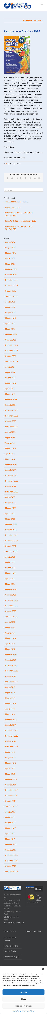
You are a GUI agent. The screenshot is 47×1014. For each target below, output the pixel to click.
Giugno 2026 (10, 247)
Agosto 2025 (10, 302)
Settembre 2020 (11, 616)
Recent (38, 889)
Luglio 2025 (10, 307)
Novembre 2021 (11, 540)
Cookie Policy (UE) (12, 956)
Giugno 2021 (10, 568)
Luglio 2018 (10, 752)
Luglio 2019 (10, 692)
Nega (23, 999)
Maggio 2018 (10, 763)
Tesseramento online (10, 939)
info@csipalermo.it (11, 917)
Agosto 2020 (10, 622)
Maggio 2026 (10, 253)
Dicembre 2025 (11, 280)
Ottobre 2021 (10, 546)
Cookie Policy (16, 1011)
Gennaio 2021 (10, 595)
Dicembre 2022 (11, 475)
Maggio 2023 (10, 448)
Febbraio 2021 (11, 589)
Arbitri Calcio (10, 951)
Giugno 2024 (10, 378)
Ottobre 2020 (10, 611)
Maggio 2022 (10, 508)
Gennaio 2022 (10, 530)
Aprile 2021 (10, 578)
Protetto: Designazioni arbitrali (38, 897)
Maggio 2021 (10, 573)
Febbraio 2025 (11, 334)
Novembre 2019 (11, 671)
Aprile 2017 (10, 833)
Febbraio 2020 (11, 654)
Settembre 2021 (11, 551)
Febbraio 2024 (11, 399)
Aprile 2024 (10, 388)
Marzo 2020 (10, 649)
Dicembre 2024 (11, 345)
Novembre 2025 (11, 285)
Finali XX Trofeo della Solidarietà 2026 (20, 221)
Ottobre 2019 (10, 676)
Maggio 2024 (10, 383)
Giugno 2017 (10, 823)
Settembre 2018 (11, 747)
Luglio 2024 (10, 372)
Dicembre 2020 (11, 600)
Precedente (27, 20)
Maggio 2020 (10, 638)
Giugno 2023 (10, 443)
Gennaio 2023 (10, 470)
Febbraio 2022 (11, 524)
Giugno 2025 (10, 312)
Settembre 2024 (11, 361)
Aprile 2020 (10, 644)
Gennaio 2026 (10, 275)
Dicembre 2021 (11, 535)
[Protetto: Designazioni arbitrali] (31, 897)
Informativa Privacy (28, 1011)
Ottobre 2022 (10, 486)
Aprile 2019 (10, 709)
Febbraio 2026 (11, 269)
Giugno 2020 (10, 633)
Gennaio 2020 (10, 660)
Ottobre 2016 (10, 866)
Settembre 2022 (11, 492)
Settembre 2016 (11, 871)
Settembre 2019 (11, 681)
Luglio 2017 (10, 817)
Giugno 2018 (10, 757)
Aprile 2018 (10, 768)
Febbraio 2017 (11, 844)
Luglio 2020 (10, 627)
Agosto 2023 (10, 432)
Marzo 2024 (10, 394)
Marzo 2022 (10, 519)
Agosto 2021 (10, 557)
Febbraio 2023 (11, 464)
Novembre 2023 (11, 416)
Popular (30, 888)
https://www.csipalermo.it (14, 922)
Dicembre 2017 (11, 790)
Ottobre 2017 (10, 801)
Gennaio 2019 (10, 725)
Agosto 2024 (10, 367)
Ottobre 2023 (10, 421)
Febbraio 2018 (11, 779)
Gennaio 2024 (10, 405)
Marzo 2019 (10, 714)
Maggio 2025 (10, 318)
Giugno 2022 (10, 502)
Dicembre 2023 (11, 410)
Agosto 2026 (10, 242)
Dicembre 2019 (11, 665)
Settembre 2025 (11, 296)
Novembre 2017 (11, 795)
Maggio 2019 (10, 703)
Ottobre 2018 (10, 741)
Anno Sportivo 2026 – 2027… (16, 202)
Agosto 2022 (10, 497)
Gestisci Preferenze (23, 1006)
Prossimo (37, 20)
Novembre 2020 (11, 605)
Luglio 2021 (10, 562)
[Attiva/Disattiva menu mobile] (42, 3)
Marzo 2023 (10, 459)
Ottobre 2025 (10, 291)
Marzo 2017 (10, 839)
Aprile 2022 (10, 513)
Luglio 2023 (10, 437)
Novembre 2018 (11, 736)
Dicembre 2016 (11, 855)
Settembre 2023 (11, 426)
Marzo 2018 (10, 774)
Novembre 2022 (11, 481)
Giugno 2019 (10, 698)
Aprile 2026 (10, 258)
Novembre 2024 (11, 351)
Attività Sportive (11, 946)
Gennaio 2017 (10, 850)
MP (7, 163)
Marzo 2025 (10, 329)
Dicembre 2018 (11, 730)
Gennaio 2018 (10, 785)
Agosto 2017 (10, 812)
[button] (43, 969)
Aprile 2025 (10, 323)
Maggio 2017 (10, 828)
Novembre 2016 (11, 861)
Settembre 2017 (11, 806)
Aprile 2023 (10, 454)
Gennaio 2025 (10, 340)
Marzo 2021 (10, 584)
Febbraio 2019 (11, 719)
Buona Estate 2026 (12, 207)
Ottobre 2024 (10, 356)
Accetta (23, 992)
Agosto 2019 (10, 687)
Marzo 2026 (10, 264)
